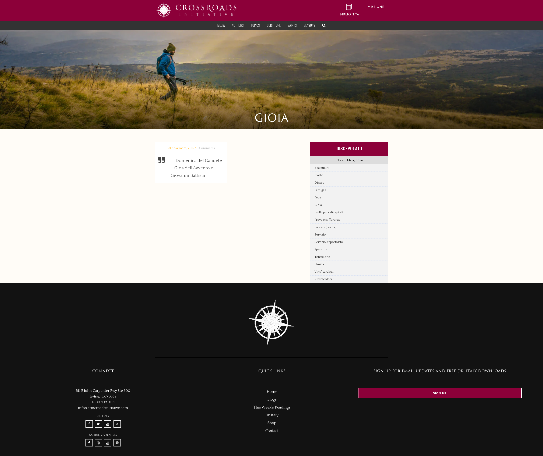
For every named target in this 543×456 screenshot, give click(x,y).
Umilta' (320, 264)
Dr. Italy (271, 415)
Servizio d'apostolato (329, 242)
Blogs (272, 399)
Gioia (318, 205)
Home (272, 392)
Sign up (440, 393)
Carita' (319, 175)
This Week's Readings (272, 407)
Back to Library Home (350, 160)
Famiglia (320, 190)
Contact (271, 431)
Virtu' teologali (324, 279)
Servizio (320, 234)
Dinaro (319, 182)
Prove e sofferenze (327, 220)
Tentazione (322, 257)
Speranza (321, 249)
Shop (271, 423)
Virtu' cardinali (324, 271)
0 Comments (206, 148)
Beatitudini (322, 168)
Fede (318, 197)
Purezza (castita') (325, 227)
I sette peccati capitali (329, 212)
